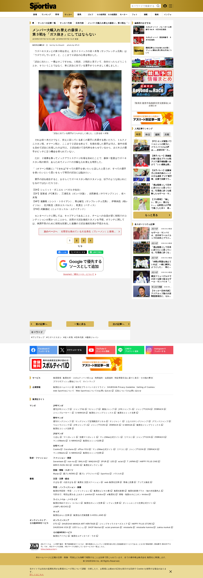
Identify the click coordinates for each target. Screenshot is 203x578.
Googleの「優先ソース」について (78, 274)
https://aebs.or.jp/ (49, 549)
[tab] (57, 14)
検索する (158, 6)
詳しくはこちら (37, 574)
